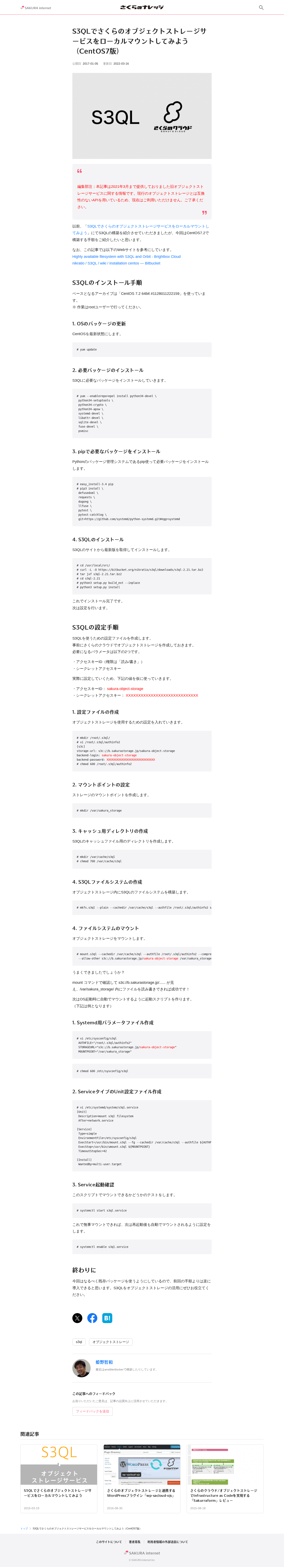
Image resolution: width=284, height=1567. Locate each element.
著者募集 (135, 1541)
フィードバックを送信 (92, 1411)
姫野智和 (104, 1362)
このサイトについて (109, 1541)
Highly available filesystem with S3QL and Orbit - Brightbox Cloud (126, 257)
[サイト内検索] (261, 7)
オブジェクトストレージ (111, 1342)
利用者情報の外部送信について (167, 1541)
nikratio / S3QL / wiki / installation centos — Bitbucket (116, 263)
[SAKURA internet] (35, 7)
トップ (24, 1528)
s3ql (79, 1342)
